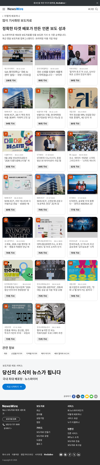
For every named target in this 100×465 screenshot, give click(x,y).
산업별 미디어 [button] (16, 353)
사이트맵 (38, 454)
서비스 (71, 406)
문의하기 (7, 428)
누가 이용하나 (74, 422)
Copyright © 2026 (9, 460)
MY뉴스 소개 (73, 437)
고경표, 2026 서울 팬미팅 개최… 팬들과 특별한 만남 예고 (17, 245)
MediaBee (48, 454)
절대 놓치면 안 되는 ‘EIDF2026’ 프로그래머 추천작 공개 (50, 332)
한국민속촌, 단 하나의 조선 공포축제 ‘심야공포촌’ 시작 (81, 245)
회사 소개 (6, 454)
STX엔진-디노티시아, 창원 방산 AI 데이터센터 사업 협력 (49, 159)
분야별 (39, 414)
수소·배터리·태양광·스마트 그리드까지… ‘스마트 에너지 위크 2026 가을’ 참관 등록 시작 (82, 159)
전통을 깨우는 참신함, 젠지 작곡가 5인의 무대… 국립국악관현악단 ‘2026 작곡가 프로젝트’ (17, 332)
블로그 (39, 444)
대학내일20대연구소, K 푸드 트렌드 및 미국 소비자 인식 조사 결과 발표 (50, 245)
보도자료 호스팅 (74, 445)
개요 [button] (5, 353)
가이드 (39, 427)
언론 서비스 (73, 433)
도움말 (39, 440)
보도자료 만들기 (43, 432)
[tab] (51, 406)
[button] (74, 396)
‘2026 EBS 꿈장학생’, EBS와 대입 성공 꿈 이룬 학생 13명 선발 (50, 288)
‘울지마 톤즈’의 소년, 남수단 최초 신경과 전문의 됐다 (82, 73)
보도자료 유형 (42, 436)
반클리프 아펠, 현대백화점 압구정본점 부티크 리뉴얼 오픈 (50, 116)
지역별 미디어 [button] (31, 353)
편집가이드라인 (27, 454)
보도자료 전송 (74, 441)
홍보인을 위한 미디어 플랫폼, (50, 3)
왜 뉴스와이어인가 (75, 410)
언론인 (71, 429)
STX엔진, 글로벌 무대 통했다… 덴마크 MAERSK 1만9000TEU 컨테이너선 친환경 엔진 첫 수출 (82, 202)
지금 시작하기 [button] (13, 386)
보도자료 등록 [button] (11, 419)
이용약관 (15, 454)
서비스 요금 (73, 418)
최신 (38, 410)
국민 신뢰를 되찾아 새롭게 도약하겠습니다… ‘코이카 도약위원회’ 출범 (49, 73)
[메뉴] (3, 9)
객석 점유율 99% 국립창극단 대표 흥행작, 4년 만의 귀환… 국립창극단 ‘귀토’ (82, 116)
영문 (38, 422)
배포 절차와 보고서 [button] (61, 353)
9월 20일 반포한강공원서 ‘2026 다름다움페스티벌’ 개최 (17, 159)
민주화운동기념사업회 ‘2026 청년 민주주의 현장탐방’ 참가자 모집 (17, 288)
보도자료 (40, 406)
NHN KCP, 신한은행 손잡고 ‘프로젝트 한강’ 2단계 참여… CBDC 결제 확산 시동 (50, 202)
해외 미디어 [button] (45, 353)
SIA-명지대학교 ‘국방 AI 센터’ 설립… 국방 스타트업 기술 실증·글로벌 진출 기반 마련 (17, 73)
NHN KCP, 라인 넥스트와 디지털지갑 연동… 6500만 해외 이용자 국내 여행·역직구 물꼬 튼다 (17, 202)
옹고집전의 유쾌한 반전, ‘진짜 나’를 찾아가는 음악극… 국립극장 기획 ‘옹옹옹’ (82, 288)
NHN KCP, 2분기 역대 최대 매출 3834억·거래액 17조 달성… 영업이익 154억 (17, 116)
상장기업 (40, 418)
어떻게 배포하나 (12, 16)
